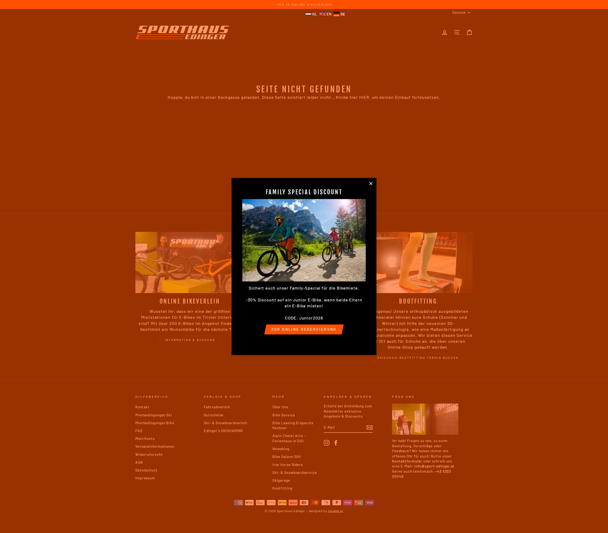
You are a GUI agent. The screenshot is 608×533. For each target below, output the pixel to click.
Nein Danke (304, 341)
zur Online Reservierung (304, 329)
